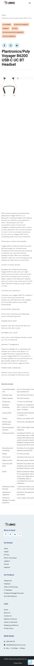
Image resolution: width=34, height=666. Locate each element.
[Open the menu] (30, 3)
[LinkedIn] (15, 534)
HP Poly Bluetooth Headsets (13, 32)
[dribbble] (20, 534)
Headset (6, 28)
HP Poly (15, 28)
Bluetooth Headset (21, 25)
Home (4, 15)
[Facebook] (5, 534)
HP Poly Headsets (9, 36)
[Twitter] (10, 534)
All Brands (7, 25)
